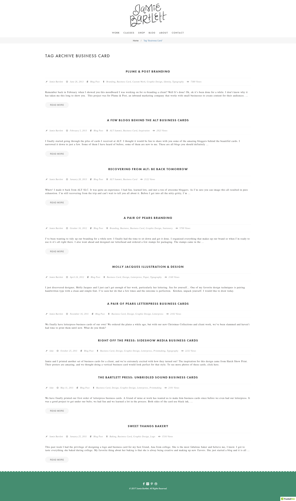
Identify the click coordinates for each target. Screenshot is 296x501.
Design (125, 277)
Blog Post (95, 82)
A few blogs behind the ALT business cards (148, 120)
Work (116, 32)
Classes (129, 32)
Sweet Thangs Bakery (148, 426)
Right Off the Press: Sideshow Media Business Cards (148, 340)
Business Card (124, 82)
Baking (113, 436)
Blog (152, 32)
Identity (167, 82)
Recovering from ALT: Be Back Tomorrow (148, 169)
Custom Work (138, 82)
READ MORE (57, 104)
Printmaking (159, 351)
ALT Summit (116, 130)
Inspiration (144, 130)
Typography (178, 82)
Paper (146, 277)
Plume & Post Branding (148, 71)
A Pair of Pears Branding (148, 218)
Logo (152, 436)
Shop (141, 32)
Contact (178, 32)
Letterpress (136, 277)
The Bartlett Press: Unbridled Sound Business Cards (148, 377)
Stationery (168, 228)
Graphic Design (154, 82)
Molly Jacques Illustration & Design (148, 267)
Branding (110, 82)
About (163, 32)
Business (124, 228)
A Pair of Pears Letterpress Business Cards (148, 304)
